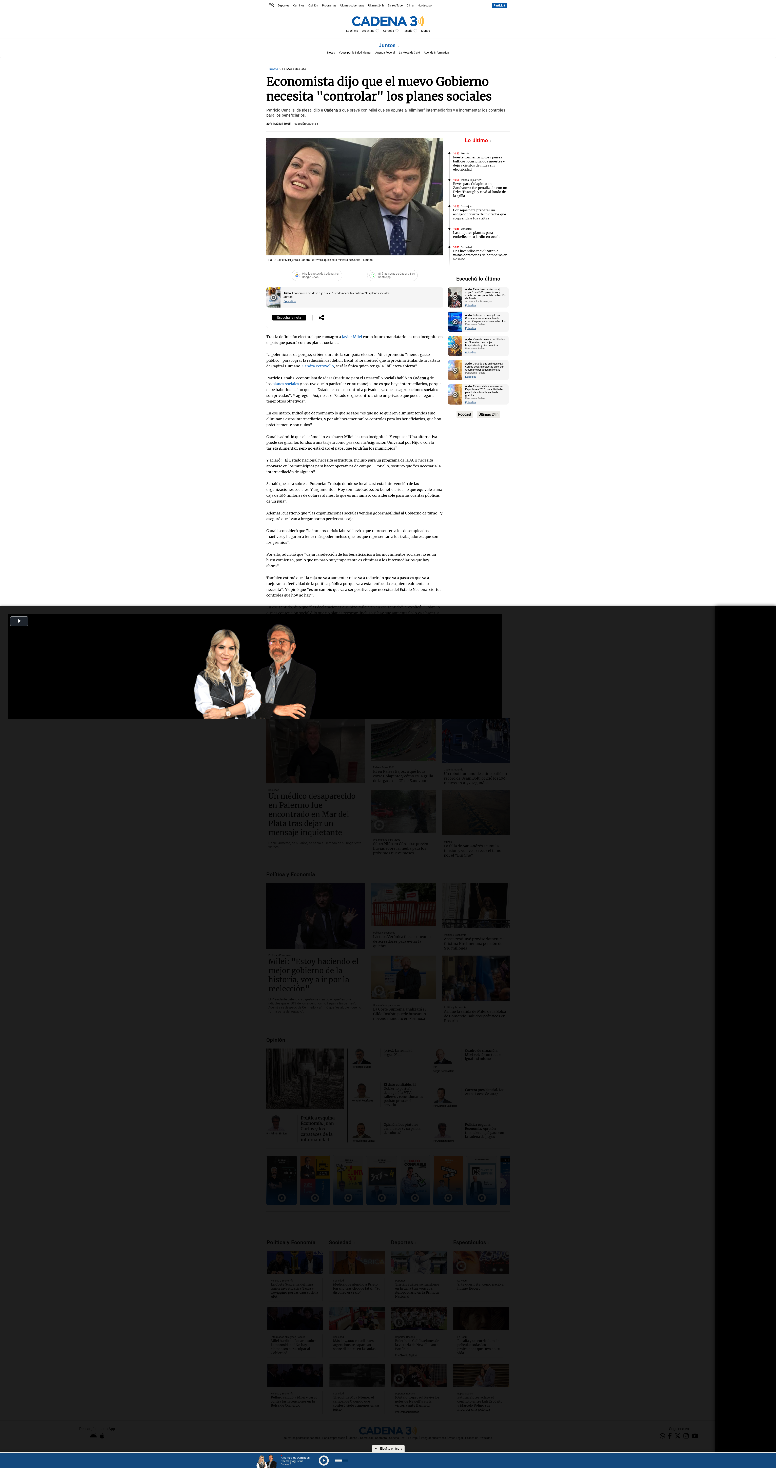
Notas (331, 52)
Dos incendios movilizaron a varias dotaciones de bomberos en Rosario (480, 255)
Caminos (298, 5)
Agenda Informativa (436, 52)
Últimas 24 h (376, 5)
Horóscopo (425, 5)
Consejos (466, 206)
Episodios (290, 301)
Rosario (407, 31)
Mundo (425, 31)
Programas (329, 5)
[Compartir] (321, 318)
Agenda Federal (385, 52)
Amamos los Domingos (474, 269)
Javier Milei (352, 336)
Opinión (313, 5)
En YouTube (395, 5)
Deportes (283, 5)
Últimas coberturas (352, 5)
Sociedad (466, 247)
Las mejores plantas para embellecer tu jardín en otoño (477, 235)
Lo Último (352, 31)
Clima (410, 5)
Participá (499, 5)
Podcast (464, 414)
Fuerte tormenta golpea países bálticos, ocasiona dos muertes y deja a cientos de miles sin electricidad (479, 163)
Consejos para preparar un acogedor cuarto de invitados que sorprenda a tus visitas (479, 214)
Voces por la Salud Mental (355, 52)
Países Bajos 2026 (471, 179)
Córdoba (388, 31)
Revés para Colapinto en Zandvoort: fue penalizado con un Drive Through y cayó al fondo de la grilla (480, 190)
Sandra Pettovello (318, 366)
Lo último (477, 140)
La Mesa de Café (409, 52)
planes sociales (285, 383)
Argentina (368, 31)
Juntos (388, 45)
